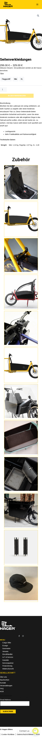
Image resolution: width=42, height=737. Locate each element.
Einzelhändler (7, 654)
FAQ (2, 688)
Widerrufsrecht (8, 669)
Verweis (5, 651)
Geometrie (6, 648)
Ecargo (5, 646)
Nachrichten (4, 680)
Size (2, 74)
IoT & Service (7, 657)
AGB (2, 691)
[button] (38, 16)
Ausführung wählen (21, 381)
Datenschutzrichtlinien (25, 734)
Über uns (3, 677)
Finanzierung (7, 666)
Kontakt (3, 683)
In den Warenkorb (17, 96)
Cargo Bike (6, 643)
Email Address (6, 700)
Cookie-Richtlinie (7, 734)
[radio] (6, 79)
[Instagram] (23, 636)
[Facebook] (19, 636)
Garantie (5, 660)
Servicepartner (8, 663)
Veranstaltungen (6, 686)
